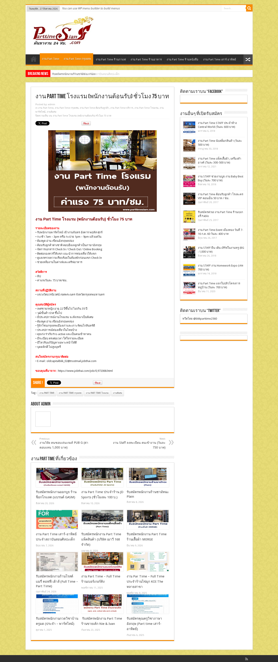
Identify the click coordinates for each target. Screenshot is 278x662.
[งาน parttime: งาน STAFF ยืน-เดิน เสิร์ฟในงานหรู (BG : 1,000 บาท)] (189, 252)
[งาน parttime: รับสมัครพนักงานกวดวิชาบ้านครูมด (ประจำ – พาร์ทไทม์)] (57, 604)
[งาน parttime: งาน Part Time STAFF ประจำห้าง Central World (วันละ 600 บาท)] (189, 127)
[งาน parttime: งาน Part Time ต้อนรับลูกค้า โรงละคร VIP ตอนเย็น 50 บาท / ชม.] (189, 199)
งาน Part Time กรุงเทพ (77, 58)
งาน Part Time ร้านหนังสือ (182, 59)
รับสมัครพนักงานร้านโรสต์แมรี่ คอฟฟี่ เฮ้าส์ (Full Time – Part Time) (57, 581)
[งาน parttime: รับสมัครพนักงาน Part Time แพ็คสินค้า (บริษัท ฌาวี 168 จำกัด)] (102, 519)
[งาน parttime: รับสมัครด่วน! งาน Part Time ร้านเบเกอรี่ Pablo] (189, 217)
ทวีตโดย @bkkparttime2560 (199, 318)
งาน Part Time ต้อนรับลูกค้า (94, 108)
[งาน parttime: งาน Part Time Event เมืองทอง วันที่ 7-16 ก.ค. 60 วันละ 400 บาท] (189, 234)
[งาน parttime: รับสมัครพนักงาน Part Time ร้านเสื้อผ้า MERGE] (148, 519)
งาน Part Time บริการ (121, 108)
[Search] (249, 8)
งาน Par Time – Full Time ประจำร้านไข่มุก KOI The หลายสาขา (145, 581)
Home (34, 60)
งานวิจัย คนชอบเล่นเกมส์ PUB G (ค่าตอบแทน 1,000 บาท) (64, 443)
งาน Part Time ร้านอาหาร (146, 59)
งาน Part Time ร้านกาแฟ (111, 59)
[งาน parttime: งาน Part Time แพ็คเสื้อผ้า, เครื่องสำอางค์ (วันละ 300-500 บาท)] (189, 163)
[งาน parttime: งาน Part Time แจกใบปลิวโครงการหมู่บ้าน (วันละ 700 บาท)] (189, 288)
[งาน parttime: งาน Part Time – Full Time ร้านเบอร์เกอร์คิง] (102, 561)
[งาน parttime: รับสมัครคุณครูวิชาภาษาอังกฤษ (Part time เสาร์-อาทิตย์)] (148, 604)
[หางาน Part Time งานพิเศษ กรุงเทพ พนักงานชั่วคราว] (61, 43)
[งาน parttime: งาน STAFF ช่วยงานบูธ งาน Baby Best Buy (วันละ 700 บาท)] (189, 181)
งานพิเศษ (51, 111)
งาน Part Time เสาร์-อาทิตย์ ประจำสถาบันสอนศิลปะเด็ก (85, 74)
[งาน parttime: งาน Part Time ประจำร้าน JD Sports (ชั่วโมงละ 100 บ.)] (102, 477)
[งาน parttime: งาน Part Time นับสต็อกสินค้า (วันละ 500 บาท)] (189, 145)
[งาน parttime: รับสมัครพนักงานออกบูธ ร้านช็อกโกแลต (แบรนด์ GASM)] (57, 477)
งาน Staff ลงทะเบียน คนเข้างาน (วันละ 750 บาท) (139, 443)
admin (51, 104)
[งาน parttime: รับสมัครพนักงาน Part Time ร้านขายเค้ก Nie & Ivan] (102, 604)
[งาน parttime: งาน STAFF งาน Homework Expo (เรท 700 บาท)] (189, 270)
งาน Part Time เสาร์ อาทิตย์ (219, 59)
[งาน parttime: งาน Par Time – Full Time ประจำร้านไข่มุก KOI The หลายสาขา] (148, 561)
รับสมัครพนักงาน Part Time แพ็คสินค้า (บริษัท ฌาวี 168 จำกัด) (101, 539)
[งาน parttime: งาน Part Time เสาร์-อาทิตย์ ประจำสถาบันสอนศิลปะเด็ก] (57, 519)
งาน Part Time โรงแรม (146, 108)
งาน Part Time (50, 58)
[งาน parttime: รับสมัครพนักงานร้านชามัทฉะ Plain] (148, 477)
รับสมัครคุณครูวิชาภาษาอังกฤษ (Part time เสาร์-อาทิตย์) (144, 624)
